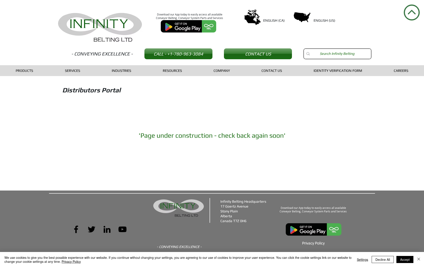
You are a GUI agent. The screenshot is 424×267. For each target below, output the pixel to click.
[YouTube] (122, 229)
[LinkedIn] (107, 229)
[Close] (418, 259)
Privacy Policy (71, 261)
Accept (405, 259)
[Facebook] (76, 229)
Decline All (382, 259)
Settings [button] (362, 259)
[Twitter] (92, 229)
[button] (24, 70)
